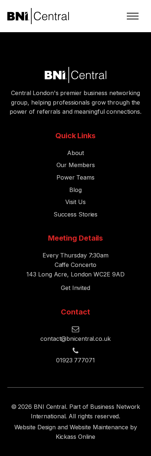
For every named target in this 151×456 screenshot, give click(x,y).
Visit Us (75, 202)
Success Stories (76, 214)
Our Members (75, 165)
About (75, 153)
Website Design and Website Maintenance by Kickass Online (75, 431)
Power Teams (75, 177)
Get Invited (75, 287)
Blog (75, 189)
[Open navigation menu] (132, 16)
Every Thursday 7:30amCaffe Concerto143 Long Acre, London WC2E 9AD (75, 265)
